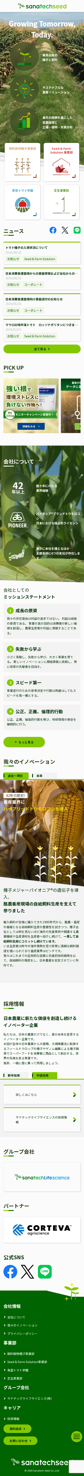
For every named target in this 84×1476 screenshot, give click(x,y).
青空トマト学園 (17, 1370)
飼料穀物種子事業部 (20, 1354)
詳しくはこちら (26, 1094)
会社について (16, 1317)
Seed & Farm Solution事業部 (27, 1362)
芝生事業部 (14, 1378)
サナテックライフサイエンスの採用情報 (41, 1119)
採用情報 (13, 1419)
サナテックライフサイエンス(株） (30, 1398)
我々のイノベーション (22, 1325)
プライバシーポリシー (22, 1333)
